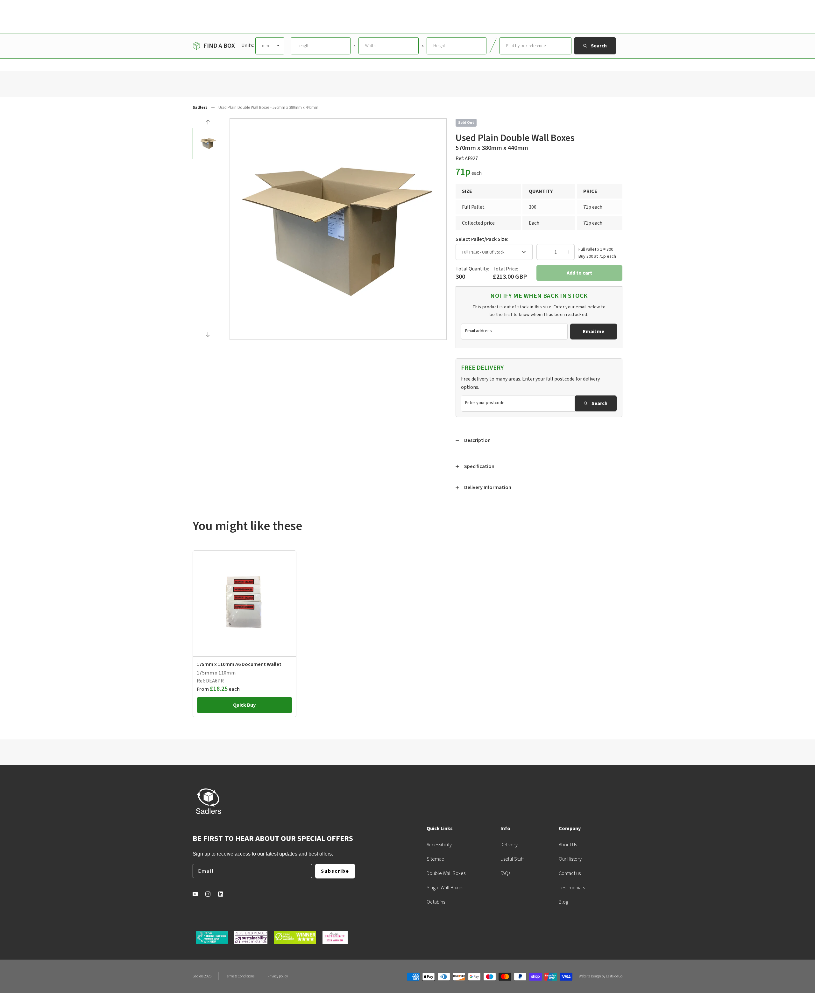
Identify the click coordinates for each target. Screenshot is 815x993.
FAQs (505, 873)
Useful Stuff (512, 859)
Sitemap (435, 859)
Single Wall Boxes (445, 887)
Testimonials (572, 887)
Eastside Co (614, 976)
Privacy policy (277, 976)
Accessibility (439, 844)
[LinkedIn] (220, 894)
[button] (207, 123)
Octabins (436, 902)
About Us (568, 844)
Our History (570, 859)
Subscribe (335, 871)
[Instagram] (207, 894)
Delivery (509, 844)
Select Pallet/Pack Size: (482, 239)
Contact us (570, 873)
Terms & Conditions (239, 976)
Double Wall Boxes (446, 873)
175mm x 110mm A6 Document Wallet (239, 664)
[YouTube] (195, 894)
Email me (593, 331)
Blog (563, 902)
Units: (247, 45)
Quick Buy (244, 705)
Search (599, 403)
